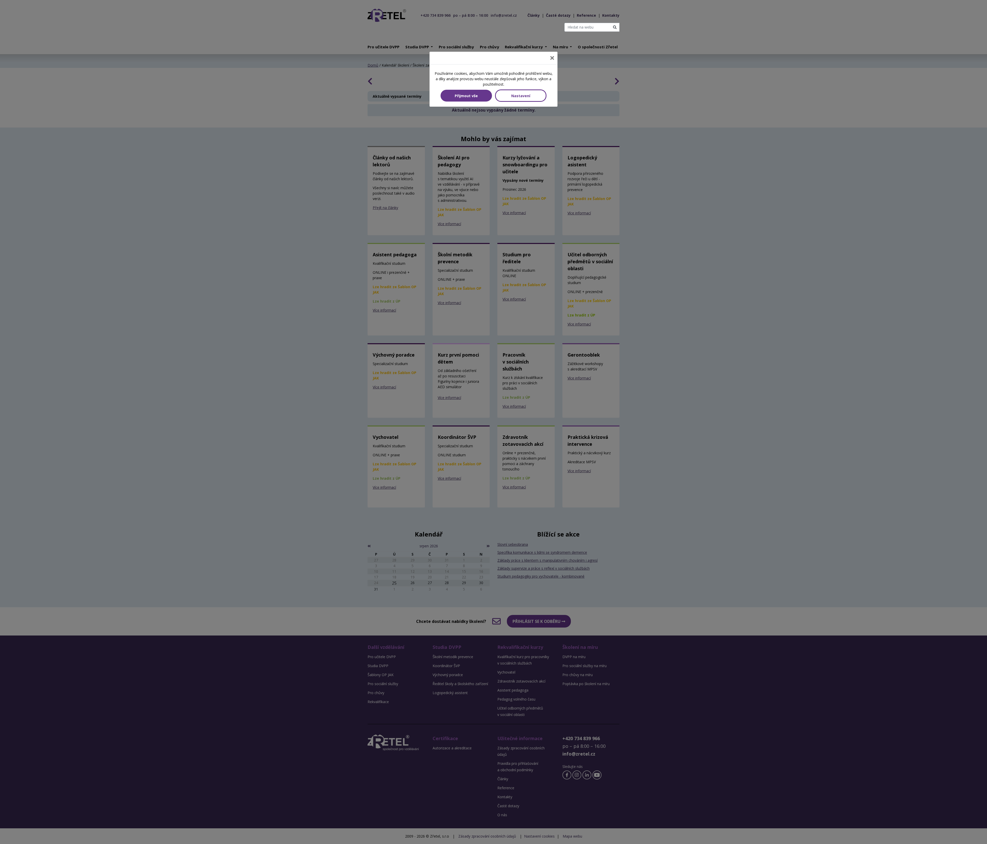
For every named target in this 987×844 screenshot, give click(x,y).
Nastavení (520, 95)
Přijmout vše (466, 95)
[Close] (552, 58)
